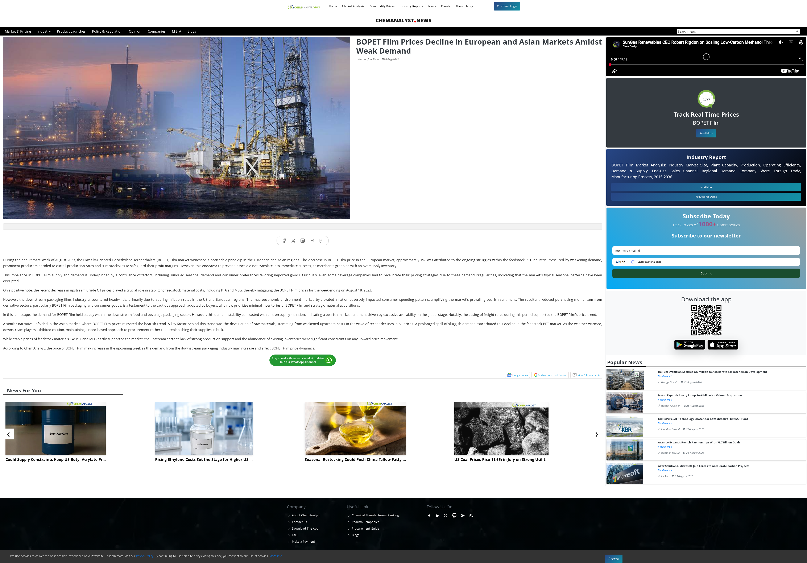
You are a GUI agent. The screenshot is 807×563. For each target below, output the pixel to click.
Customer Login (507, 6)
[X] (293, 240)
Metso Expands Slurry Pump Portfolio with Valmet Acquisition (700, 395)
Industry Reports (411, 4)
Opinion (135, 31)
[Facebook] (284, 240)
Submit (706, 273)
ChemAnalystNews (403, 20)
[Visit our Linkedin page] (437, 515)
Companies (157, 31)
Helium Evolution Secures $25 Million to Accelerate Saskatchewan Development (712, 371)
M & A (176, 31)
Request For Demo (706, 196)
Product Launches (71, 31)
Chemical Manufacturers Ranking (375, 515)
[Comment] (321, 240)
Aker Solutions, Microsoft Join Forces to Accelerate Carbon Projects (703, 466)
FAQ (294, 535)
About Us (462, 4)
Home (333, 4)
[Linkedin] (302, 240)
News (432, 4)
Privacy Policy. (145, 556)
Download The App (305, 528)
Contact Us (299, 522)
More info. (276, 556)
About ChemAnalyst (305, 515)
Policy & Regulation (107, 31)
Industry (44, 31)
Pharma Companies (365, 522)
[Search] (797, 31)
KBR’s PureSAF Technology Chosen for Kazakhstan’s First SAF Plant (703, 419)
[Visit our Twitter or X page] (445, 515)
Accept (613, 558)
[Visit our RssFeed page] (471, 515)
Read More (706, 133)
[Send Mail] (311, 240)
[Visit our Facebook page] (429, 515)
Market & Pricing (18, 31)
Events (445, 4)
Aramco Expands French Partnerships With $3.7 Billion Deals (699, 442)
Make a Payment (303, 541)
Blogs (191, 31)
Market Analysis (353, 4)
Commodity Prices (382, 4)
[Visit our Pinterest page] (463, 515)
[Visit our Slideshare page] (454, 515)
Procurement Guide (365, 528)
